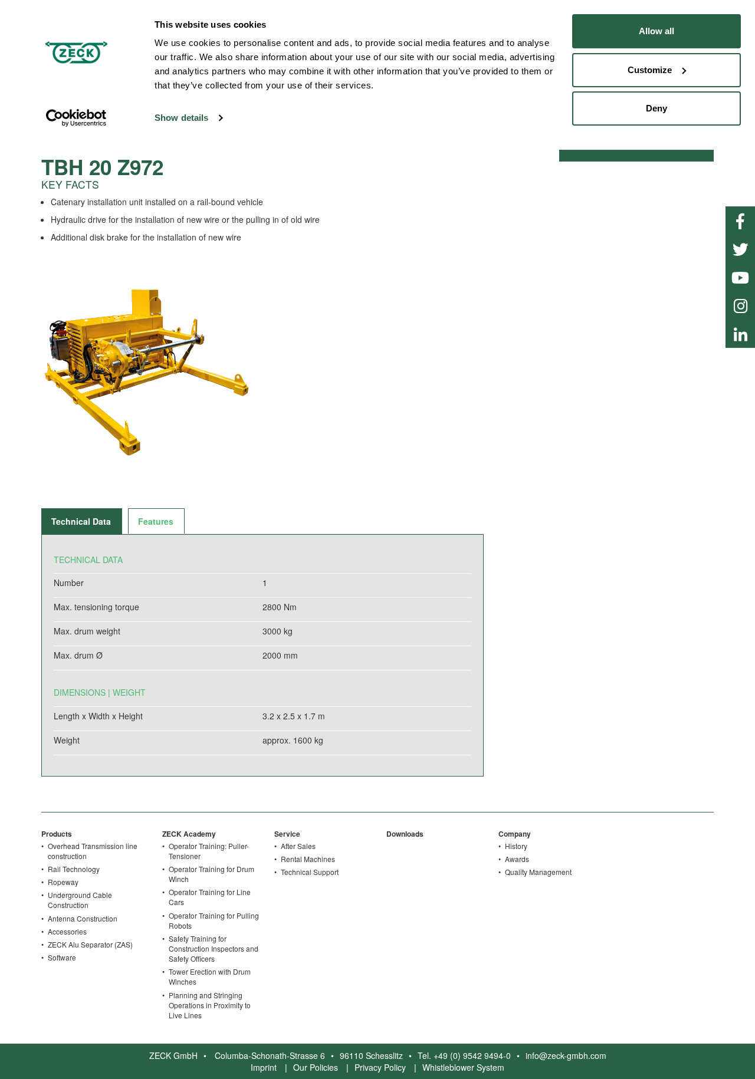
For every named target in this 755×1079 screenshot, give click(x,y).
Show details (181, 118)
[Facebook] (740, 220)
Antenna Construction (82, 918)
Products (56, 833)
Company (514, 833)
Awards (517, 859)
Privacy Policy (380, 1067)
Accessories (67, 931)
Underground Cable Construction (80, 900)
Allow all (656, 31)
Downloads (405, 833)
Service (287, 833)
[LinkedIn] (740, 334)
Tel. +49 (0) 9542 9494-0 (464, 1055)
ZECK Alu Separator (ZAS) (90, 944)
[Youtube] (740, 277)
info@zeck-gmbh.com (566, 1055)
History (516, 846)
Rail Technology (74, 869)
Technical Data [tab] (81, 521)
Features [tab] (155, 521)
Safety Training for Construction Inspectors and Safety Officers (213, 948)
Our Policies (315, 1067)
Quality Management (538, 872)
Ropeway (63, 882)
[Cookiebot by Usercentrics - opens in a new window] (76, 118)
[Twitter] (740, 249)
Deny (656, 108)
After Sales (298, 846)
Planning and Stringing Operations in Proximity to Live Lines (210, 1005)
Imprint (264, 1067)
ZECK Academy (189, 833)
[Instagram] (740, 305)
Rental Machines (308, 859)
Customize (650, 70)
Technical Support (310, 872)
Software (62, 957)
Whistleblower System (463, 1067)
